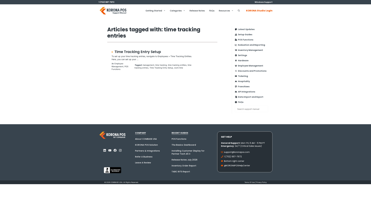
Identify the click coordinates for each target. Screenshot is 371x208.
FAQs (211, 10)
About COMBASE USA (146, 139)
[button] (239, 11)
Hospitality (244, 81)
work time (178, 68)
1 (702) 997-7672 (233, 156)
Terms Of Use (249, 182)
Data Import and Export (250, 96)
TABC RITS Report (181, 171)
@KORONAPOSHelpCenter (237, 165)
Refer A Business (143, 156)
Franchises (244, 86)
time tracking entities (177, 65)
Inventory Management (250, 50)
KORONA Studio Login (259, 10)
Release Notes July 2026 (184, 159)
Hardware (243, 60)
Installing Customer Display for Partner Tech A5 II (188, 152)
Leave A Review (143, 162)
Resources (224, 10)
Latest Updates (246, 29)
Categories (176, 10)
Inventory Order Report (184, 165)
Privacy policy (261, 182)
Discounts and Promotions (252, 70)
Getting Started (154, 10)
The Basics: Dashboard (184, 144)
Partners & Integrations (147, 150)
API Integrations (246, 91)
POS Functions (245, 39)
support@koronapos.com (237, 152)
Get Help (226, 137)
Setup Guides (245, 34)
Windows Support (263, 2)
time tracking (161, 65)
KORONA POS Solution (146, 144)
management (148, 65)
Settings (242, 55)
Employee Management (250, 65)
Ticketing (243, 76)
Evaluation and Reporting (251, 44)
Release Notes (197, 10)
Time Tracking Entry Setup (137, 51)
